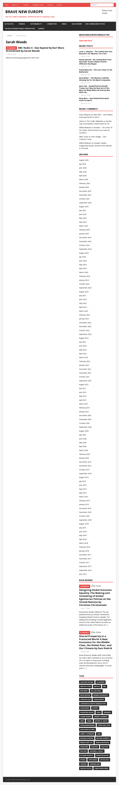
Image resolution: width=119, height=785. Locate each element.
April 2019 (83, 493)
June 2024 (83, 261)
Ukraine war (95, 764)
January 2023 (84, 319)
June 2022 (83, 346)
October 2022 (84, 330)
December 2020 (85, 415)
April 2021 (83, 400)
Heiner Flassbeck (100, 717)
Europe (95, 708)
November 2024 (85, 241)
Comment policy (38, 5)
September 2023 (85, 288)
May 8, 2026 (85, 651)
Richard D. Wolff (96, 751)
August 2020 (84, 431)
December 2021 (85, 369)
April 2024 (83, 268)
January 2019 (84, 504)
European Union (86, 712)
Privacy (59, 5)
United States (85, 768)
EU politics (9, 24)
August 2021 (84, 384)
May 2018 (83, 535)
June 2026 (83, 168)
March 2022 (83, 357)
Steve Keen (93, 760)
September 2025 (85, 203)
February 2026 (84, 183)
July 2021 (82, 388)
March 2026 (83, 179)
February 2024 (84, 276)
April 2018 (83, 539)
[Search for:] (102, 5)
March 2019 (83, 497)
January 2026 (84, 187)
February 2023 (84, 315)
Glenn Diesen (85, 717)
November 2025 (85, 195)
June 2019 (83, 485)
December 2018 (85, 508)
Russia (82, 760)
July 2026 (82, 164)
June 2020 (83, 439)
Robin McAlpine (102, 755)
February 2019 (84, 501)
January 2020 (84, 458)
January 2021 (84, 412)
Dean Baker (84, 708)
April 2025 (83, 222)
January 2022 (84, 365)
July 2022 (82, 342)
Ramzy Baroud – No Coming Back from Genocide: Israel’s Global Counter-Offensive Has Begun (95, 62)
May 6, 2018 (12, 54)
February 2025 (84, 230)
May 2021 (83, 396)
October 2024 (84, 245)
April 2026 (83, 175)
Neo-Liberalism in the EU (95, 24)
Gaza (99, 712)
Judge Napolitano (87, 730)
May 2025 (83, 218)
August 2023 (84, 292)
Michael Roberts (103, 738)
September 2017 (85, 566)
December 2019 (85, 462)
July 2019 (82, 481)
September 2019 (85, 473)
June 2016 (83, 574)
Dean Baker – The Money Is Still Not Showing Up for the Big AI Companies (94, 79)
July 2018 (82, 528)
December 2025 (85, 191)
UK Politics (104, 760)
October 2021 (84, 377)
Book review (85, 695)
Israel (89, 721)
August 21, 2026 (85, 66)
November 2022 (85, 326)
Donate (26, 5)
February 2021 (84, 408)
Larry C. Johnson (87, 734)
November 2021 (85, 373)
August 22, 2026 (85, 56)
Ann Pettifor (85, 686)
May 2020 (83, 442)
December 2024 (85, 237)
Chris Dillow (85, 699)
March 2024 (83, 272)
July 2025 (82, 210)
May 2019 (83, 489)
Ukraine (83, 764)
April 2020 (83, 446)
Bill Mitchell (96, 691)
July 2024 (82, 257)
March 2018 (83, 543)
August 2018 (84, 524)
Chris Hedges (99, 699)
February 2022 (84, 361)
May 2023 (83, 303)
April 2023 (83, 307)
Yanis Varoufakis (101, 768)
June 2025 (83, 214)
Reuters (83, 751)
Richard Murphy (86, 755)
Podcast (94, 747)
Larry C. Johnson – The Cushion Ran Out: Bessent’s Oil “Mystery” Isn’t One (95, 52)
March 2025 (83, 226)
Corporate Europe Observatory (93, 704)
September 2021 (85, 381)
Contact (50, 5)
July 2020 (82, 435)
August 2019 (84, 477)
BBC (104, 686)
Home (7, 5)
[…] (107, 625)
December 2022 (85, 323)
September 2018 (85, 520)
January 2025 (84, 234)
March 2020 (83, 450)
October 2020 (84, 423)
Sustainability (36, 24)
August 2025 (84, 206)
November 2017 (85, 559)
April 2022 (83, 353)
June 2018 (83, 531)
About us (15, 5)
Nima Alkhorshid (102, 743)
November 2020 (85, 419)
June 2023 (83, 299)
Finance (22, 24)
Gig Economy (77, 24)
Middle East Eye (86, 743)
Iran (82, 721)
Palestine (84, 747)
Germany (107, 712)
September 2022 (85, 334)
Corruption (52, 24)
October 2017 (84, 562)
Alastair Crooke (86, 682)
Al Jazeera (100, 682)
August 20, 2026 (85, 95)
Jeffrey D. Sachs (101, 721)
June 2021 (83, 392)
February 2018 (84, 547)
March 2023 (83, 311)
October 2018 (84, 516)
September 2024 (85, 249)
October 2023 (84, 284)
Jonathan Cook (104, 725)
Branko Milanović (100, 695)
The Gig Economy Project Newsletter (20, 29)
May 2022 (83, 350)
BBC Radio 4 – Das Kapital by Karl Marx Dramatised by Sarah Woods (35, 49)
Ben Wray (84, 691)
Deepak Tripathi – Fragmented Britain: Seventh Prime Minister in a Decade (95, 145)
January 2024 (84, 280)
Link (99, 734)
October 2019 (84, 470)
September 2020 (85, 427)
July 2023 (82, 295)
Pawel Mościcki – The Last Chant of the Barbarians (95, 71)
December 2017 (85, 555)
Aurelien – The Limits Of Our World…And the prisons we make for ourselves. (95, 130)
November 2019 (85, 466)
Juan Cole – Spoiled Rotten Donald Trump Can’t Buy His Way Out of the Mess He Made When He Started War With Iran (94, 89)
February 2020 (84, 454)
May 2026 (83, 172)
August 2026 (84, 160)
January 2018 (84, 551)
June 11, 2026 (85, 608)
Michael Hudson (86, 738)
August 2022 (84, 338)
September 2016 (85, 570)
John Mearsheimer (87, 725)
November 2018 (85, 512)
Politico (104, 747)
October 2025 (84, 199)
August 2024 (84, 253)
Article (97, 686)
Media (64, 24)
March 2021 (83, 404)
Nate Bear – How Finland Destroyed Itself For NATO (94, 99)
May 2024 (83, 264)
